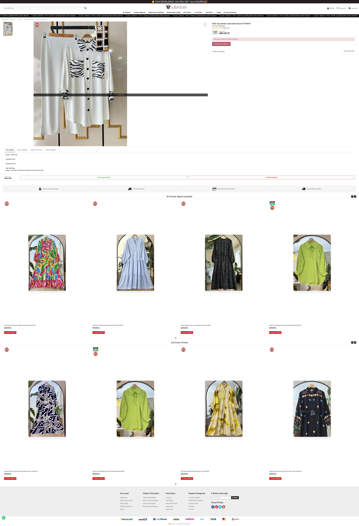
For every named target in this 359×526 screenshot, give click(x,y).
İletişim (122, 509)
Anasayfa (5, 19)
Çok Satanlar (230, 12)
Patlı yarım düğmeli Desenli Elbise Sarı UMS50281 (107, 471)
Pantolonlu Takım (174, 12)
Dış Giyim (209, 12)
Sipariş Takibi (124, 503)
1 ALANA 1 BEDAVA (139, 12)
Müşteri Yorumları (36, 150)
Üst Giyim (186, 12)
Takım (219, 12)
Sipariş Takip (169, 506)
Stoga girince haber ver (221, 44)
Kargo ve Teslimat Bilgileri (150, 500)
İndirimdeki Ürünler (171, 503)
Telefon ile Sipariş (272, 177)
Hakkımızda (123, 497)
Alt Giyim (198, 12)
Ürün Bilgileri (10, 150)
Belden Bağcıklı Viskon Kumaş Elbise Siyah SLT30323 (107, 325)
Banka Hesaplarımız (126, 506)
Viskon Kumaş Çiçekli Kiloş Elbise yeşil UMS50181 (283, 325)
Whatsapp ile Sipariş (104, 177)
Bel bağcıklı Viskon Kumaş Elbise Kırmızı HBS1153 (283, 471)
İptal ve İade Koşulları (149, 503)
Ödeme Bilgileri (22, 150)
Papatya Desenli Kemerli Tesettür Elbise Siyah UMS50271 (197, 471)
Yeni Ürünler (169, 500)
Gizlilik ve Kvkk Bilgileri (149, 497)
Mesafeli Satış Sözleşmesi (150, 506)
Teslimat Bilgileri (50, 150)
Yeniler (127, 12)
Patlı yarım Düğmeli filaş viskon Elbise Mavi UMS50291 (19, 325)
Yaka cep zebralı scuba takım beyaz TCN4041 (35, 19)
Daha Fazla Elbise (219, 51)
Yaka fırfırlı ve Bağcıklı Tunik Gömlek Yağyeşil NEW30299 (197, 325)
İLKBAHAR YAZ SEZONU (156, 12)
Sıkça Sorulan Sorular (126, 500)
